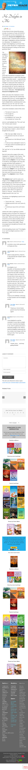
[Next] (24, 397)
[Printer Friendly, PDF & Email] (7, 28)
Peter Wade (6, 26)
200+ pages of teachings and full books (5, 695)
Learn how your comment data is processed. (14, 382)
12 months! (13, 690)
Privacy (6, 732)
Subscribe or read (14, 435)
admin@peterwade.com (13, 760)
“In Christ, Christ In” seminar (5, 705)
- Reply (22, 241)
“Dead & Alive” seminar (4, 722)
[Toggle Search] (15, 2)
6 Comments (11, 26)
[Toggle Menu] (21, 2)
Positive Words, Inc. (14, 754)
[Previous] (3, 397)
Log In (20, 760)
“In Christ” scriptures (4, 716)
